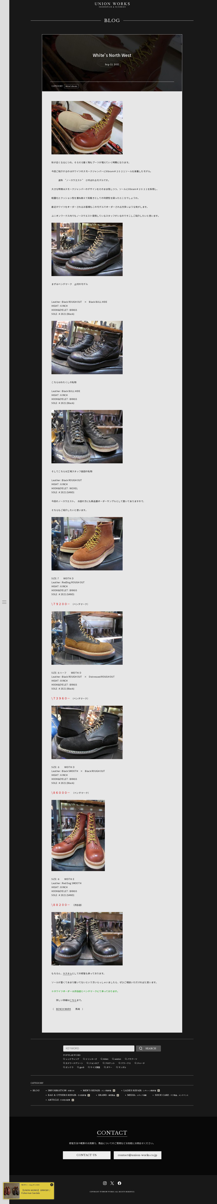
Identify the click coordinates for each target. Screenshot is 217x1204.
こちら (73, 1000)
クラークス (126, 1063)
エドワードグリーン (74, 1063)
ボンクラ (69, 1067)
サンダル (122, 1067)
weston (118, 1059)
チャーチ (141, 1063)
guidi (82, 1067)
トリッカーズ (91, 1059)
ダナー (109, 1067)
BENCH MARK (63, 1009)
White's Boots (71, 86)
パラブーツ (132, 1059)
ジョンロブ (94, 1063)
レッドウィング (72, 1059)
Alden (105, 1059)
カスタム (67, 973)
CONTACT (112, 1133)
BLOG (112, 20)
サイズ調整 (95, 1067)
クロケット (110, 1063)
